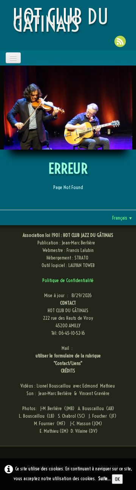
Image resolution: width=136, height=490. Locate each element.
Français (122, 218)
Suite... (104, 478)
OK (117, 479)
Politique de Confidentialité (68, 280)
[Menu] (13, 57)
